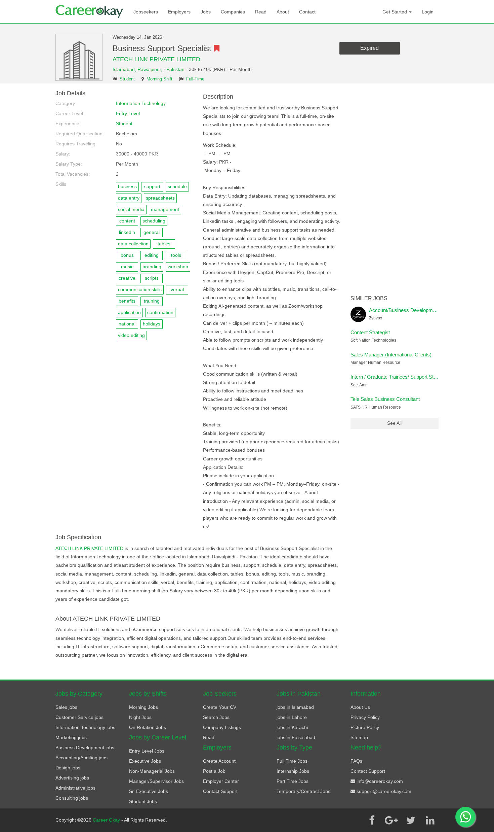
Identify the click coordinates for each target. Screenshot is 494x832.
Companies (233, 11)
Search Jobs (216, 717)
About (283, 11)
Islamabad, (125, 69)
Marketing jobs (71, 737)
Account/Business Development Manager (414, 310)
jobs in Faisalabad (296, 737)
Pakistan (175, 69)
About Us (360, 707)
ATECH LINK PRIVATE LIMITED (156, 59)
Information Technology (141, 103)
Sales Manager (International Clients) (391, 354)
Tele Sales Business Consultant (385, 399)
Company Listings (222, 727)
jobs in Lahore (292, 717)
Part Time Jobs (292, 781)
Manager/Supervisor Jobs (156, 781)
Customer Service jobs (79, 717)
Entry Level (128, 113)
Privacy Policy (365, 717)
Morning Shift (159, 79)
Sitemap (359, 737)
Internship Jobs (293, 771)
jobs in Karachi (292, 727)
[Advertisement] (395, 191)
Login (428, 11)
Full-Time (195, 79)
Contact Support (220, 791)
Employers (179, 11)
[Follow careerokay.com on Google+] (391, 820)
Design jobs (67, 767)
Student (127, 79)
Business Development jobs (84, 747)
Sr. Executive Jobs (148, 791)
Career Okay (107, 820)
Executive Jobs (145, 761)
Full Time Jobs (292, 761)
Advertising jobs (72, 778)
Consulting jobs (71, 798)
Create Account (219, 761)
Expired (369, 48)
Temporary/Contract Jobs (303, 791)
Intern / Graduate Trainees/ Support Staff (395, 377)
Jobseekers (145, 11)
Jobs (206, 11)
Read (260, 11)
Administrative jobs (75, 788)
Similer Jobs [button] (369, 298)
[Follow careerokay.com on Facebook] (371, 820)
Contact (307, 11)
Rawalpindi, (150, 69)
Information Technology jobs (85, 727)
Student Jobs (143, 801)
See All (394, 423)
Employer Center (221, 781)
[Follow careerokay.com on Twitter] (410, 820)
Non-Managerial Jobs (152, 771)
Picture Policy (365, 727)
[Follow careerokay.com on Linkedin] (430, 820)
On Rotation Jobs (147, 727)
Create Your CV (219, 707)
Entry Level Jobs (146, 751)
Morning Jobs (143, 707)
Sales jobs (66, 707)
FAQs (356, 761)
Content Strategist (370, 332)
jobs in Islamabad (295, 707)
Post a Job (214, 771)
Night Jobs (140, 717)
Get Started (395, 11)
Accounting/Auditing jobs (81, 757)
